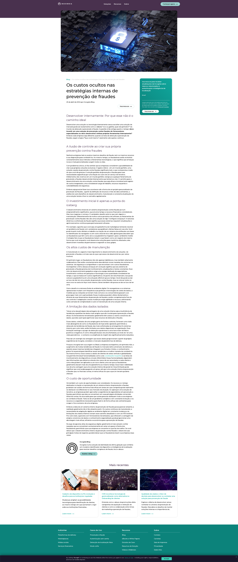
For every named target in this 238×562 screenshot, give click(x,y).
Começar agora (169, 4)
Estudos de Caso (128, 542)
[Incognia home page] (65, 4)
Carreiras (157, 539)
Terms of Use (128, 557)
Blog (68, 79)
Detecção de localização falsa (101, 542)
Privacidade (158, 546)
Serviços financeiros (65, 546)
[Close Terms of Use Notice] (236, 557)
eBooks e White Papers (131, 539)
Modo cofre (94, 546)
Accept (166, 558)
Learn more (66, 514)
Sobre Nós (158, 550)
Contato (157, 535)
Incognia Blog (89, 102)
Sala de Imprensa (160, 542)
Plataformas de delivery (67, 535)
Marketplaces (63, 539)
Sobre (156, 530)
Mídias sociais (63, 542)
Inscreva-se (124, 106)
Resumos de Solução (130, 546)
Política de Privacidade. (163, 107)
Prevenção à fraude (97, 535)
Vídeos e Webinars (129, 550)
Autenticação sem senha (99, 539)
